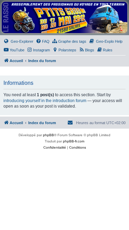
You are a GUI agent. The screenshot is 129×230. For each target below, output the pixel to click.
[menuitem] (18, 41)
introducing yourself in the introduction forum (44, 100)
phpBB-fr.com (73, 141)
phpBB (48, 135)
